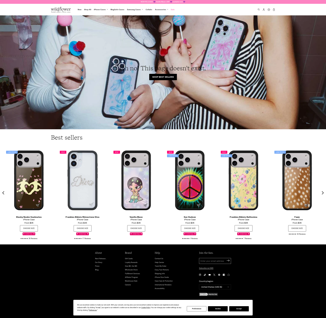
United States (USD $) (211, 287)
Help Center (159, 262)
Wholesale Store (131, 270)
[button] (258, 10)
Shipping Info (160, 273)
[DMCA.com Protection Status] (215, 294)
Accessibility (159, 288)
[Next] (322, 193)
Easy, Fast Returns (162, 270)
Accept (239, 309)
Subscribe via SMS (206, 268)
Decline (218, 309)
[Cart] (273, 10)
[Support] (268, 10)
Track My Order (160, 266)
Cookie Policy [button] (145, 307)
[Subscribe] (228, 260)
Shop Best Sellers (163, 77)
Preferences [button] (93, 310)
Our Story (98, 262)
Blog (97, 270)
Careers (128, 285)
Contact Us (159, 259)
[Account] (263, 10)
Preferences (196, 309)
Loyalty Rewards (131, 262)
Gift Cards (129, 259)
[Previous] (3, 193)
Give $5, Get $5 (131, 266)
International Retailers (163, 285)
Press (97, 266)
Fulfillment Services (132, 273)
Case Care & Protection (164, 281)
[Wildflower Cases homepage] (60, 9)
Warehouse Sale (131, 281)
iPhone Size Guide (162, 277)
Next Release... (101, 259)
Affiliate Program (131, 277)
